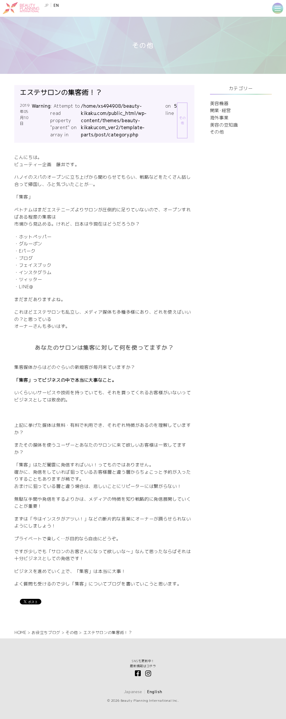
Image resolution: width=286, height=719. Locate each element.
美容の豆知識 (224, 125)
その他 (217, 132)
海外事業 (219, 118)
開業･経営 (220, 110)
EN (56, 5)
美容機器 (219, 103)
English (154, 691)
